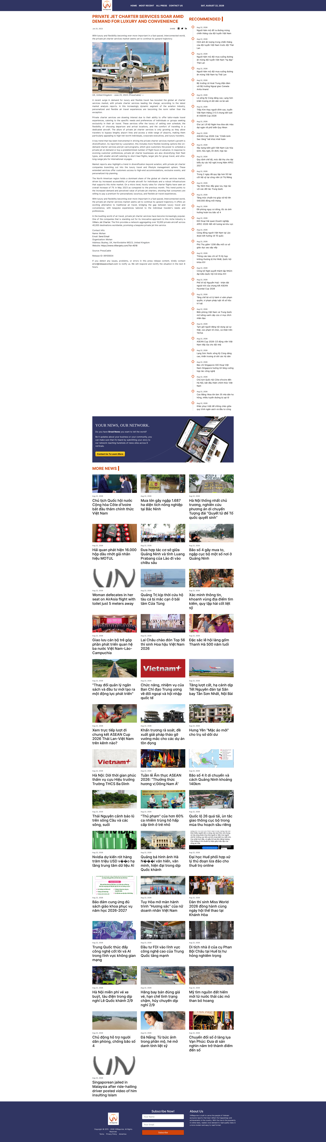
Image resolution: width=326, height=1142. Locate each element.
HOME (134, 5)
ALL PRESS (161, 5)
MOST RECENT (146, 5)
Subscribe (163, 1132)
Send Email (104, 236)
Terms (101, 1134)
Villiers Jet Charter (101, 222)
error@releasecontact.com (105, 264)
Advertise (122, 1134)
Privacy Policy (111, 1134)
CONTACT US (176, 5)
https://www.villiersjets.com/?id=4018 (119, 245)
